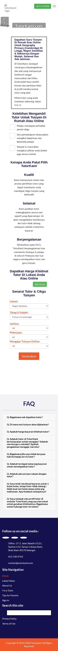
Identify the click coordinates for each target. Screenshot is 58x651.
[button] (29, 417)
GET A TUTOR (42, 6)
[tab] (29, 417)
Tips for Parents (10, 595)
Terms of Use (8, 623)
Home (5, 575)
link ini (17, 105)
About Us (7, 585)
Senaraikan (29, 356)
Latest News (8, 580)
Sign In (5, 600)
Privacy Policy (9, 618)
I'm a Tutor (7, 590)
